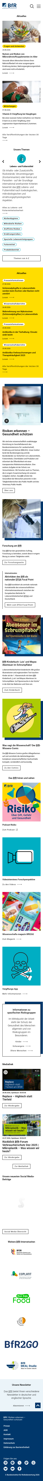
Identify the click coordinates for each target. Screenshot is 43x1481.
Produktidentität (11, 250)
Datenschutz (9, 1455)
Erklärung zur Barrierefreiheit (16, 1460)
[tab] (21, 161)
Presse (7, 1438)
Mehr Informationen (11, 994)
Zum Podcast (8, 830)
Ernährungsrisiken (12, 234)
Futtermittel (9, 244)
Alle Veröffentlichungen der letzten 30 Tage (20, 136)
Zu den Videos (9, 884)
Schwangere (18, 1046)
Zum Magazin (8, 939)
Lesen (5, 73)
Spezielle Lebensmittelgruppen (18, 239)
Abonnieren (18, 1418)
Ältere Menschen (18, 1051)
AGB (6, 1443)
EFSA (18, 579)
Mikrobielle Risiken (13, 224)
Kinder (19, 1042)
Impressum (9, 1451)
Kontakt (7, 1447)
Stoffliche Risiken (12, 229)
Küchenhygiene (11, 218)
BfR (18, 187)
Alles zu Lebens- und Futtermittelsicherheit (12, 209)
